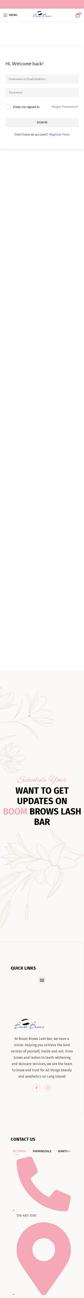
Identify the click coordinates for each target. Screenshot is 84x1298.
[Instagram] (47, 1088)
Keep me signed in (26, 107)
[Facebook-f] (36, 1088)
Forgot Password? (64, 106)
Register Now (59, 134)
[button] (41, 980)
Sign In (42, 122)
